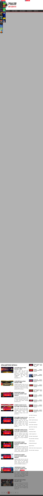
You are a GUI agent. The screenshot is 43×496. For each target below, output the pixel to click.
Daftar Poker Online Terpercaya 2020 (35, 447)
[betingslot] (21, 161)
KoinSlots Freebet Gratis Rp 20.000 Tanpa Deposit (38, 401)
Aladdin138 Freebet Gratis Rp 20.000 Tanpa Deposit (38, 380)
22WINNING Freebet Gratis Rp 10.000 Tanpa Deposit (20, 469)
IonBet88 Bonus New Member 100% (20, 381)
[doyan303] (19, 6)
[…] (20, 377)
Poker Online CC (32, 429)
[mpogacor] (30, 492)
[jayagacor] (1, 28)
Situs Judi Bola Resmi (32, 422)
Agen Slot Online (32, 417)
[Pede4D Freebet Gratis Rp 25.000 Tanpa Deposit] (31, 391)
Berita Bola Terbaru (32, 431)
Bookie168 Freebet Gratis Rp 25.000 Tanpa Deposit (20, 394)
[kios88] (21, 179)
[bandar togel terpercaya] (21, 62)
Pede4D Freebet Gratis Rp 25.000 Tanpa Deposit (38, 390)
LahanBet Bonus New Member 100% (20, 368)
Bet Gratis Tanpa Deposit (33, 436)
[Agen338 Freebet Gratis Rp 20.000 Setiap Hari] (31, 376)
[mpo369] (30, 483)
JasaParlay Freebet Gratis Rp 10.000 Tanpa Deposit (20, 456)
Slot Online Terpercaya (33, 415)
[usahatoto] (21, 304)
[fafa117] (21, 134)
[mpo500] (1, 6)
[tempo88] (21, 331)
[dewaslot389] (21, 340)
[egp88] (21, 44)
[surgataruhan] (21, 259)
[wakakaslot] (21, 268)
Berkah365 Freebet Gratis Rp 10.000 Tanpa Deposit (20, 443)
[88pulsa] (21, 98)
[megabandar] (21, 349)
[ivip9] (21, 152)
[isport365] (21, 197)
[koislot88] (21, 89)
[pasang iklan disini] (21, 358)
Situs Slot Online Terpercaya (34, 450)
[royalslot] (21, 170)
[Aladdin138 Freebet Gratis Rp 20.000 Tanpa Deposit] (31, 381)
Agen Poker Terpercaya (33, 426)
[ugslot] (21, 322)
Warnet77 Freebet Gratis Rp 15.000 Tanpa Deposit (38, 385)
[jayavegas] (21, 205)
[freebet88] (21, 71)
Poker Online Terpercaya (33, 424)
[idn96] (21, 188)
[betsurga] (21, 250)
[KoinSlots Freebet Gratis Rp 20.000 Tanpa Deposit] (31, 400)
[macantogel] (21, 116)
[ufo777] (21, 107)
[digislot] (21, 223)
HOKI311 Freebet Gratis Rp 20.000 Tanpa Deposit (38, 370)
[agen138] (21, 53)
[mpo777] (21, 286)
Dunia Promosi (31, 445)
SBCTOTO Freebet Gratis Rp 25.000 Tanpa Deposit (38, 406)
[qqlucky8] (4, 6)
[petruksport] (21, 215)
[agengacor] (4, 17)
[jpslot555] (13, 475)
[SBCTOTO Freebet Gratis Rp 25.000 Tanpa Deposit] (31, 406)
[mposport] (21, 277)
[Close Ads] (22, 470)
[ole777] (19, 17)
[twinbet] (13, 492)
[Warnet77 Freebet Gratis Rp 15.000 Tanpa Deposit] (31, 385)
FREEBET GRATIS (7, 10)
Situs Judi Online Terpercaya (33, 438)
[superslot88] (21, 80)
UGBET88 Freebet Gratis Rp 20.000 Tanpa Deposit (20, 430)
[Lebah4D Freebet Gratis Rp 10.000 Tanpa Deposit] (31, 396)
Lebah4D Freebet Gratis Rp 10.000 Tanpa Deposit (38, 395)
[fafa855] (21, 125)
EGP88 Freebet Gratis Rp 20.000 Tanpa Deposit (38, 365)
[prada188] (30, 475)
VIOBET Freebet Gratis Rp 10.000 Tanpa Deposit (20, 405)
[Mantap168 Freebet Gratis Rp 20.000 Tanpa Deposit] (31, 411)
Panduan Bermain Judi (32, 443)
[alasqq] (21, 313)
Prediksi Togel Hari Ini (32, 433)
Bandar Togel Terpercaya (33, 419)
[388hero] (19, 28)
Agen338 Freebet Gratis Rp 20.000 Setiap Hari (38, 375)
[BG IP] (21, 295)
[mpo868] (1, 17)
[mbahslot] (21, 241)
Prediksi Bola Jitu (32, 440)
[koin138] (21, 35)
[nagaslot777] (13, 483)
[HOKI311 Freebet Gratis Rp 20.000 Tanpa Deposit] (31, 370)
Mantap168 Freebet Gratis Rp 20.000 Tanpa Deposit (38, 411)
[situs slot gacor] (21, 143)
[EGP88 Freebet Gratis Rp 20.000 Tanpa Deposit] (31, 365)
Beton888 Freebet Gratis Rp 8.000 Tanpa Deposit (21, 418)
